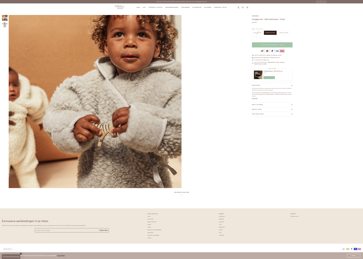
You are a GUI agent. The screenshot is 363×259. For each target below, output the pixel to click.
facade (220, 229)
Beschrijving (256, 85)
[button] (155, 7)
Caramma (221, 221)
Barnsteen (221, 219)
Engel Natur (222, 227)
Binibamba (255, 15)
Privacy (149, 227)
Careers (149, 224)
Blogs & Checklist (151, 221)
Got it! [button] (354, 255)
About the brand (257, 104)
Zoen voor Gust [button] (152, 213)
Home (148, 216)
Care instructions (258, 114)
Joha (220, 232)
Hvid (220, 224)
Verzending (150, 232)
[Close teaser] (21, 254)
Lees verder (255, 98)
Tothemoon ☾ (222, 216)
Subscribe (103, 230)
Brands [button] (221, 213)
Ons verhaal (150, 219)
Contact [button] (293, 213)
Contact (149, 238)
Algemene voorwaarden (153, 235)
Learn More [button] (61, 255)
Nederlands (7, 249)
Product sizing (257, 109)
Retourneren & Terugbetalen (154, 229)
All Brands (221, 235)
